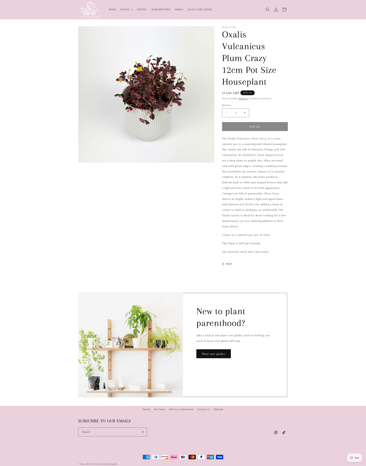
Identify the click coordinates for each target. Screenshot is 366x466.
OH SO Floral (92, 464)
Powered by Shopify (108, 464)
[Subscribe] (142, 431)
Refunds (218, 409)
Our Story (159, 409)
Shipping (243, 98)
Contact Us (204, 409)
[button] (126, 10)
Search (146, 409)
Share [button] (229, 263)
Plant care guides (213, 353)
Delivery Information (181, 409)
